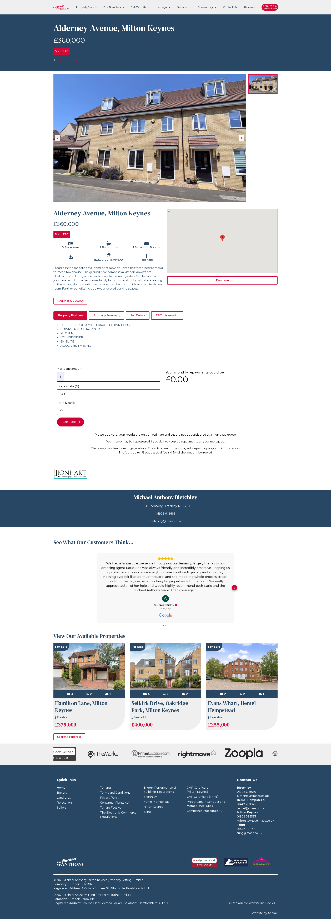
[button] (96, 587)
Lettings (162, 7)
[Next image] (241, 138)
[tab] (70, 315)
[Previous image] (57, 138)
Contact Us (230, 7)
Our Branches (112, 7)
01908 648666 (165, 513)
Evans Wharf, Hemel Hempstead (232, 706)
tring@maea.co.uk (249, 833)
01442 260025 (246, 804)
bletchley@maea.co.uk (166, 521)
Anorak (273, 913)
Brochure (222, 280)
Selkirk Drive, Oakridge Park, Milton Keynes (160, 706)
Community (205, 7)
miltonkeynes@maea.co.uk (255, 820)
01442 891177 (246, 829)
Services (182, 7)
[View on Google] (165, 598)
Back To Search (67, 60)
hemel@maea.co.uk (250, 808)
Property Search (86, 7)
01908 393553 (246, 816)
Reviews (249, 7)
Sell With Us (138, 7)
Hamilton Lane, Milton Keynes (81, 706)
